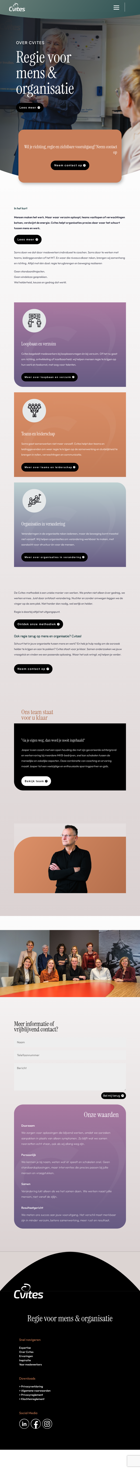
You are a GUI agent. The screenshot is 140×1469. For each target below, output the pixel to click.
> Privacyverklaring (31, 1386)
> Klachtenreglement (31, 1399)
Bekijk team (34, 781)
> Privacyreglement (31, 1394)
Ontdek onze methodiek (37, 624)
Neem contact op (68, 165)
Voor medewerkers (30, 1364)
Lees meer (28, 107)
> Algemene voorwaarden (34, 1390)
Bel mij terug (111, 1096)
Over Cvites (26, 1352)
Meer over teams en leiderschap (48, 467)
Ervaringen (26, 1356)
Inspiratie (25, 1360)
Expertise (25, 1347)
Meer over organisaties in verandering (53, 557)
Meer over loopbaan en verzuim (48, 377)
